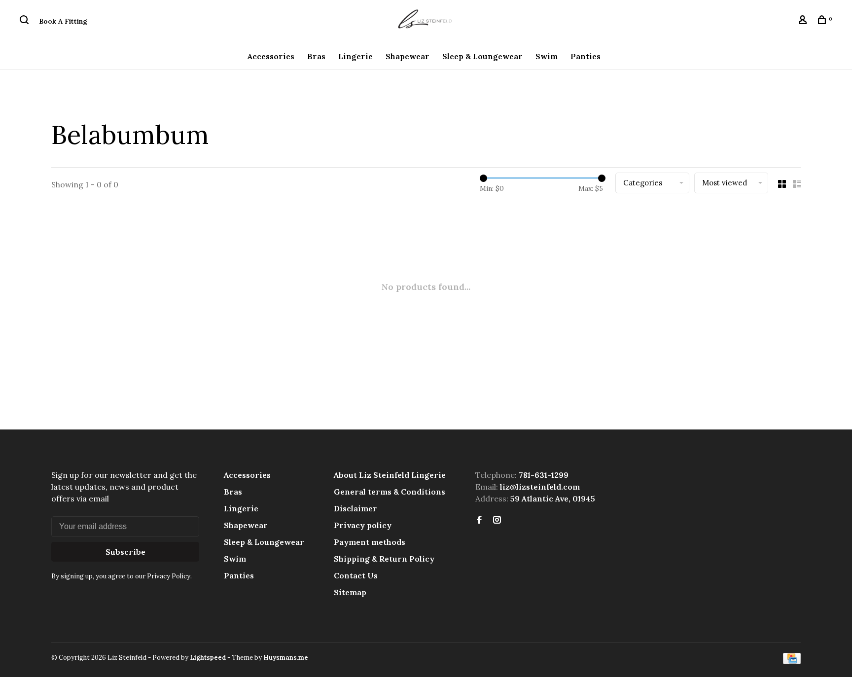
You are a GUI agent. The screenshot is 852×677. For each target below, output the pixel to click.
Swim (546, 56)
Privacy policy (362, 525)
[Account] (804, 21)
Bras (316, 56)
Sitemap (350, 592)
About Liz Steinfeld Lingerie (390, 475)
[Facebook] (479, 520)
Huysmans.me (285, 657)
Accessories (271, 56)
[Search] (25, 21)
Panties (585, 56)
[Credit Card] (792, 661)
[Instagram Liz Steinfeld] (497, 520)
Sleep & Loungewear (482, 56)
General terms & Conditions (389, 492)
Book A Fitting (63, 21)
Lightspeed (208, 657)
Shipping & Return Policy (384, 559)
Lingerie (355, 56)
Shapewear (407, 56)
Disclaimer (355, 508)
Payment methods (369, 542)
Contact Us (356, 575)
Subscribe (125, 552)
